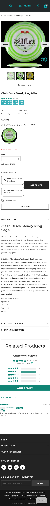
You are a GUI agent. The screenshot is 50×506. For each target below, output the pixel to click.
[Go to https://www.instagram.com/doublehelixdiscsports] (16, 467)
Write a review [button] (25, 388)
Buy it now (25, 207)
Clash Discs (22, 110)
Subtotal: (5, 164)
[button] (3, 6)
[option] (25, 44)
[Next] (45, 44)
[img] (5, 405)
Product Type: (7, 114)
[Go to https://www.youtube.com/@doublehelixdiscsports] (22, 467)
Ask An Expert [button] (26, 85)
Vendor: (4, 110)
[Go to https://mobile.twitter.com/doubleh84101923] (10, 467)
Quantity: (5, 154)
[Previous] (5, 44)
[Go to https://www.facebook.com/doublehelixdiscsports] (3, 467)
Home (3, 16)
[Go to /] (25, 5)
